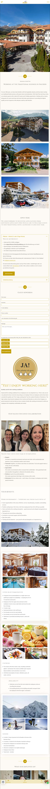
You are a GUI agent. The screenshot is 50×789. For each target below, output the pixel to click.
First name (3, 297)
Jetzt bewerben (9, 273)
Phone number (4, 313)
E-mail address (4, 307)
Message (3, 323)
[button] (2, 2)
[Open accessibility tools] (3, 782)
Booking (8, 782)
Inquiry (25, 782)
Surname (3, 302)
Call (41, 782)
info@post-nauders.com (9, 260)
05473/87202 (16, 265)
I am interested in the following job (9, 318)
